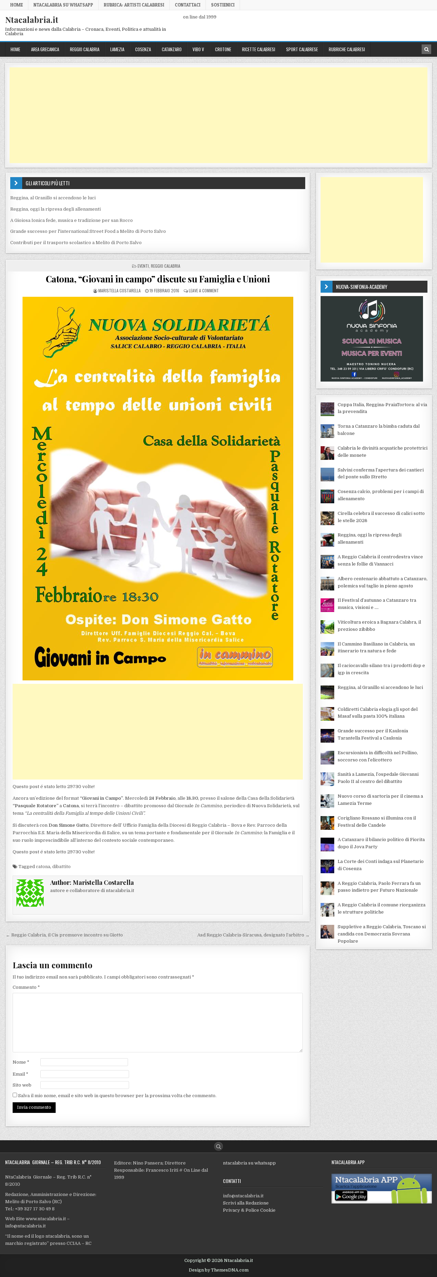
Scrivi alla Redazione (246, 1203)
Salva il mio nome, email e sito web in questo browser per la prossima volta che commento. (117, 1095)
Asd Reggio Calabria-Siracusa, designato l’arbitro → (253, 934)
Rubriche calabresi (347, 49)
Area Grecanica (45, 49)
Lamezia (117, 49)
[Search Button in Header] (426, 49)
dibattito (61, 866)
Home (16, 5)
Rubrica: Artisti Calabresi (134, 5)
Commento (26, 987)
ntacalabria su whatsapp (249, 1163)
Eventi (143, 266)
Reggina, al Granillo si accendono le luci (53, 197)
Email (20, 1074)
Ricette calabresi (258, 49)
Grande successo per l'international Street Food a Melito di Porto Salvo (88, 231)
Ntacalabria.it (31, 19)
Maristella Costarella (119, 290)
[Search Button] (218, 1146)
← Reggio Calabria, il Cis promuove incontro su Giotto (64, 934)
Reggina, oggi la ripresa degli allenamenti (55, 209)
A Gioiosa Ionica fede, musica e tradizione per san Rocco (71, 220)
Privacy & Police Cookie (249, 1210)
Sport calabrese (302, 49)
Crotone (223, 49)
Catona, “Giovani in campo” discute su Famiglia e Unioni (158, 279)
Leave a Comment (204, 290)
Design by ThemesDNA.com (219, 1270)
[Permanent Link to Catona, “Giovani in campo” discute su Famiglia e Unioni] (158, 488)
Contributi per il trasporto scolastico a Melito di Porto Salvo (76, 242)
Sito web (22, 1085)
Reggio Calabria (84, 49)
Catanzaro (172, 49)
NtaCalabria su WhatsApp (63, 5)
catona (43, 866)
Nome (21, 1062)
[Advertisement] (214, 115)
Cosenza (143, 49)
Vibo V (198, 49)
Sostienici (223, 5)
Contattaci (187, 5)
